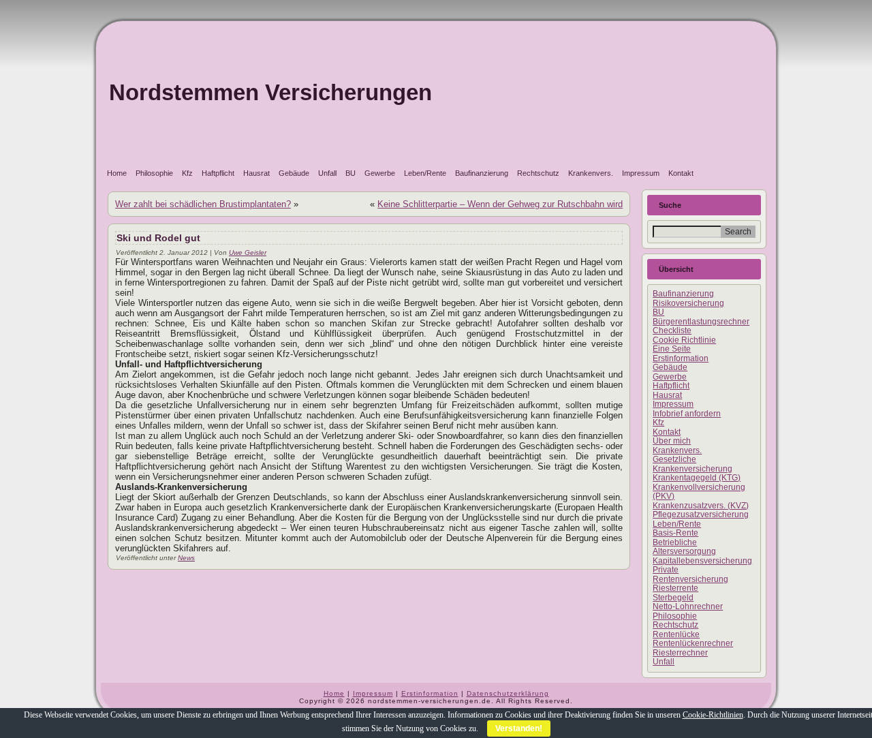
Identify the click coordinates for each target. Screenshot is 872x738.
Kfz (187, 173)
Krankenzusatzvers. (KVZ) (701, 505)
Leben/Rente (425, 173)
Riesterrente (675, 588)
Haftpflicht (218, 173)
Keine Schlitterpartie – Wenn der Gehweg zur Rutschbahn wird (500, 204)
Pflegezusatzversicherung (701, 514)
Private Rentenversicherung (690, 574)
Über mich (672, 441)
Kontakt (681, 173)
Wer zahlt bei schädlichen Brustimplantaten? (203, 204)
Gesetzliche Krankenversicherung (692, 464)
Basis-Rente (675, 533)
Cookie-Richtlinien (713, 715)
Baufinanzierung (481, 173)
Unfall (327, 173)
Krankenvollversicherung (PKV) (699, 492)
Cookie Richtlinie (684, 340)
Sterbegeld (673, 597)
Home (117, 173)
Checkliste (672, 330)
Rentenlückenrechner (693, 643)
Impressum (640, 173)
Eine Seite (672, 349)
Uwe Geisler (247, 252)
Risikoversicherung (688, 303)
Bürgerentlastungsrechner (701, 321)
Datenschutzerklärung (508, 693)
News (186, 558)
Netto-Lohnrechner (688, 606)
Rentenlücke (676, 634)
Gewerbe (379, 173)
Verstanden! (518, 728)
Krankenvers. (590, 173)
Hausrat (256, 173)
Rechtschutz (538, 173)
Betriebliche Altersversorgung (684, 547)
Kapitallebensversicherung (702, 561)
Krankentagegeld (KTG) (697, 477)
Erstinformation (680, 358)
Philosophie (154, 173)
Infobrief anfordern (687, 413)
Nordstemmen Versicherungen (270, 92)
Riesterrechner (680, 653)
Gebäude (294, 173)
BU (350, 173)
